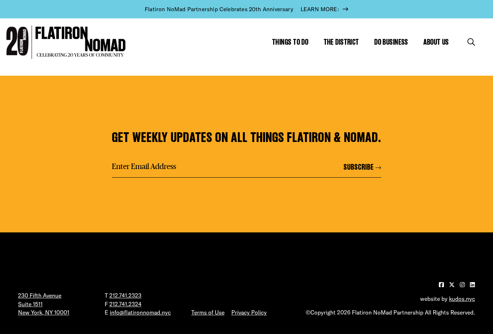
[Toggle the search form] (471, 42)
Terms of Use (207, 312)
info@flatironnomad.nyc (140, 312)
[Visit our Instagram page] (463, 284)
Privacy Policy (249, 312)
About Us (436, 42)
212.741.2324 (125, 304)
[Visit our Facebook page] (442, 284)
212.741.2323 (125, 295)
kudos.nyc (462, 298)
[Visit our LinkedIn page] (472, 284)
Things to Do (290, 42)
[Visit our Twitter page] (452, 284)
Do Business (391, 42)
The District (341, 42)
